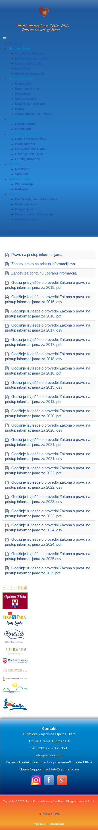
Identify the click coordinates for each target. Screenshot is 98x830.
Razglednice (57, 823)
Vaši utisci (39, 823)
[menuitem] (16, 43)
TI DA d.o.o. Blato (49, 813)
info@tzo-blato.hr (49, 755)
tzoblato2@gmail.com (61, 769)
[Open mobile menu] (5, 38)
